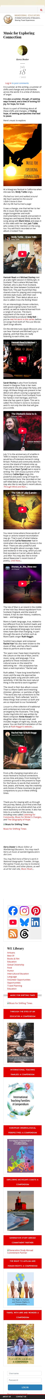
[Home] (22, 19)
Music (26, 868)
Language (12, 976)
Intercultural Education (18, 973)
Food (9, 967)
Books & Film (13, 958)
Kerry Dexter (22, 59)
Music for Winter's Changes (28, 817)
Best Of (10, 955)
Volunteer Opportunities (18, 979)
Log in (8, 83)
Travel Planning (14, 985)
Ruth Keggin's (21, 726)
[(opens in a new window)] (13, 910)
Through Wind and (14, 486)
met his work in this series (22, 319)
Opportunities (13, 982)
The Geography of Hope (18, 819)
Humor (10, 970)
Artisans (11, 952)
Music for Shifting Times (14, 828)
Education (11, 961)
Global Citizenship (15, 964)
